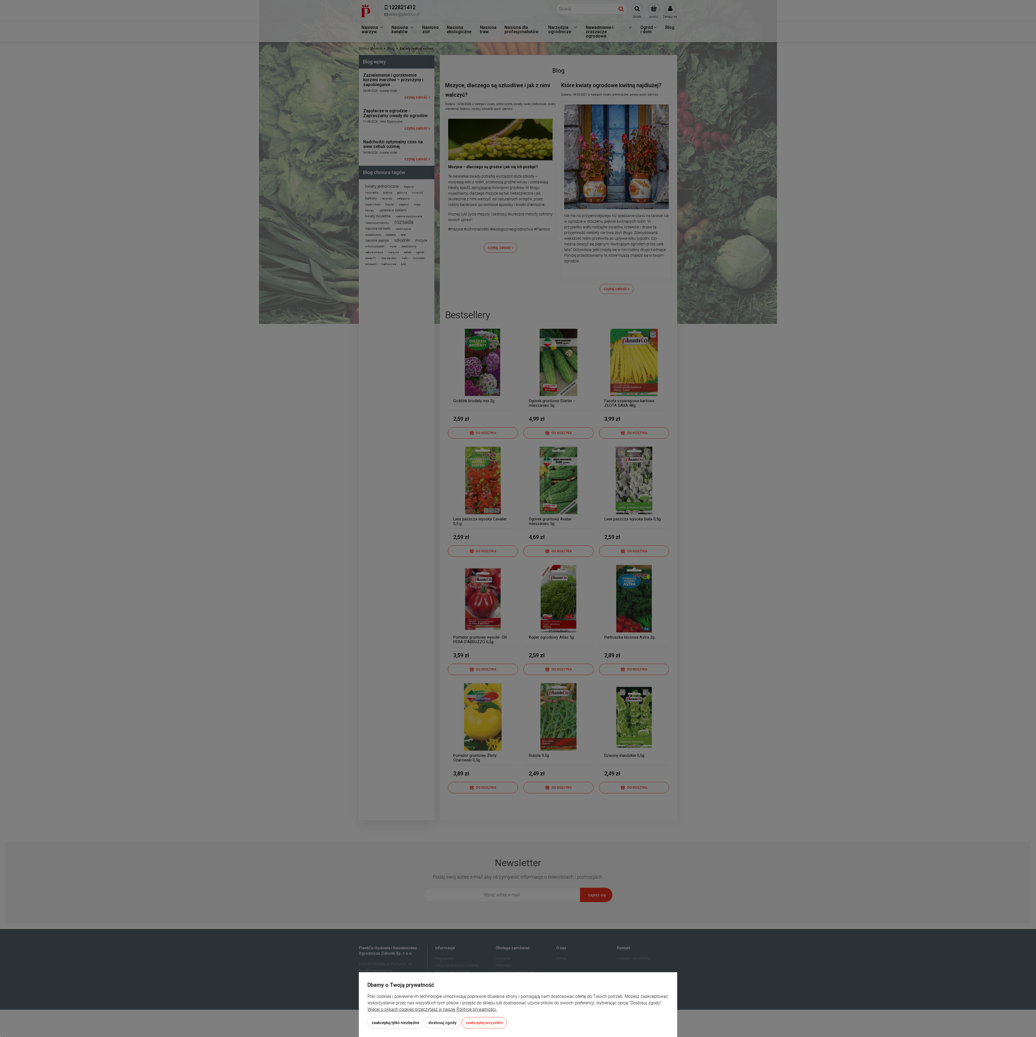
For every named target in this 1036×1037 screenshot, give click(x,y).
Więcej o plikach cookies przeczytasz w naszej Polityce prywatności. (432, 1009)
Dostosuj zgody (442, 1023)
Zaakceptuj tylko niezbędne (395, 1023)
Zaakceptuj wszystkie (484, 1023)
